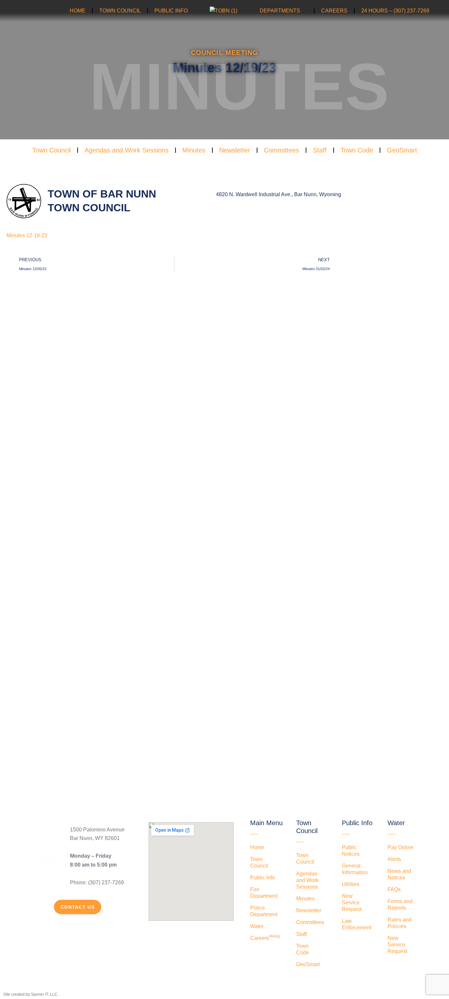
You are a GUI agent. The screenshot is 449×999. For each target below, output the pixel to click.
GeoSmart (402, 150)
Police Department (263, 911)
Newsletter (234, 150)
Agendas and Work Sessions (126, 150)
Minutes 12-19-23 (27, 235)
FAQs (394, 889)
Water (257, 926)
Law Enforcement (356, 924)
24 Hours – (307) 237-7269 (395, 10)
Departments (280, 10)
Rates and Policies (400, 923)
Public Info (171, 10)
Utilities (350, 884)
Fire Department (263, 893)
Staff (320, 150)
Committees (281, 150)
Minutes (193, 150)
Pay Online (401, 847)
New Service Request (352, 902)
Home (77, 10)
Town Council (120, 10)
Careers (334, 10)
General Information (355, 869)
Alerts (394, 859)
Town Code (357, 150)
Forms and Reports (400, 904)
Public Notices (351, 851)
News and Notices (399, 874)
